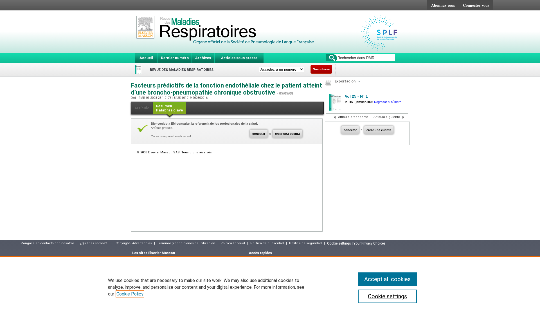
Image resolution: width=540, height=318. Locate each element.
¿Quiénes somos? (93, 243)
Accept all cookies (387, 279)
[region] (270, 287)
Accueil (146, 58)
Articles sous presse (239, 58)
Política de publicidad (267, 243)
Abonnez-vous (443, 5)
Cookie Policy (129, 294)
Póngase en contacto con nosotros (48, 243)
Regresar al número (387, 102)
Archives (203, 58)
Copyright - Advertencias (134, 243)
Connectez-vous (476, 5)
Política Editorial (232, 243)
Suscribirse (321, 69)
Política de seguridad (305, 243)
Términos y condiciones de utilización (186, 243)
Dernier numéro (175, 58)
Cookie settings (387, 296)
